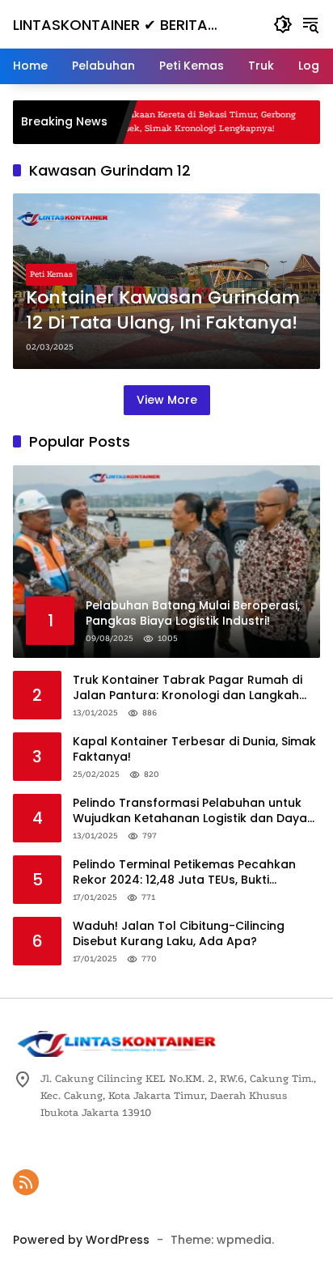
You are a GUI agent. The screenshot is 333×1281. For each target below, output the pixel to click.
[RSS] (26, 1182)
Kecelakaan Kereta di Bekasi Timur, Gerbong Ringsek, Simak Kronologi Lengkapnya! (176, 121)
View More (167, 400)
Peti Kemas (51, 274)
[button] (283, 24)
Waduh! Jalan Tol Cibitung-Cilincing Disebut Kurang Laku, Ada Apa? (179, 934)
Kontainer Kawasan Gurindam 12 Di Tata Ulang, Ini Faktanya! (163, 310)
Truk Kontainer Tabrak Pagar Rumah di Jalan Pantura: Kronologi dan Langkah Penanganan (187, 688)
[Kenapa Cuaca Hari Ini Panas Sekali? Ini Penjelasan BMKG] (316, 122)
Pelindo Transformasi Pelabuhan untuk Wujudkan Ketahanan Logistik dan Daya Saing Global (190, 811)
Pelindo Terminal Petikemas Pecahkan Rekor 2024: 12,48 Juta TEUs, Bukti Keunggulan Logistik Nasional (184, 873)
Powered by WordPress (81, 1240)
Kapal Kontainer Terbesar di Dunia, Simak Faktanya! (194, 750)
